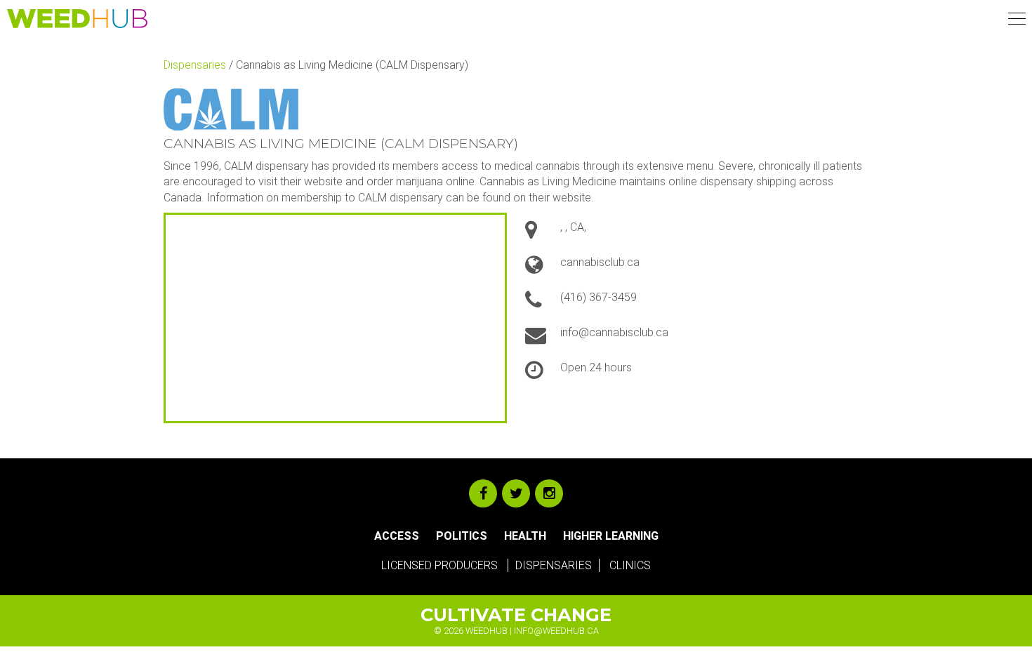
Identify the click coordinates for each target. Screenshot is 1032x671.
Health (525, 536)
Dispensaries (195, 65)
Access (396, 536)
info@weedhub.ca (556, 630)
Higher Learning (611, 536)
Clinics (630, 565)
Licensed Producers (439, 565)
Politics (461, 536)
